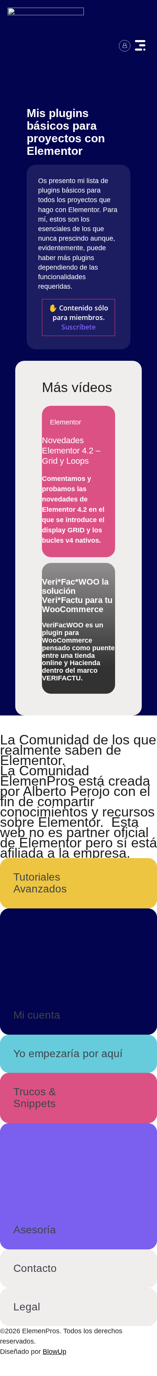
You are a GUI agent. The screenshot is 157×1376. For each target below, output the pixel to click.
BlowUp (54, 1351)
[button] (140, 46)
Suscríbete (78, 326)
